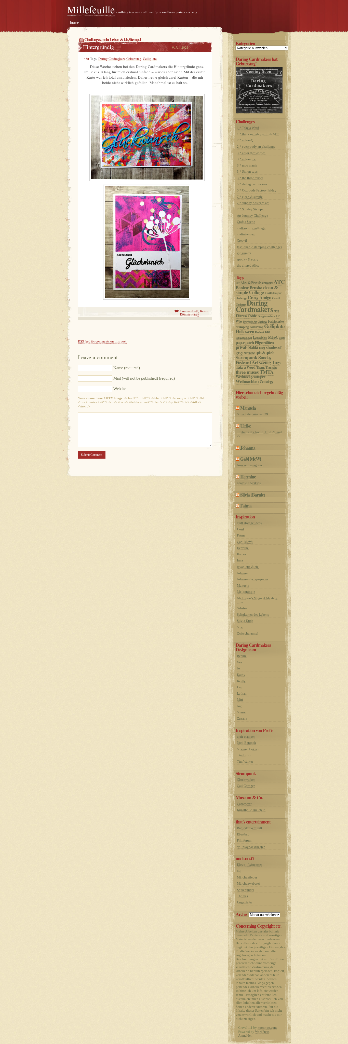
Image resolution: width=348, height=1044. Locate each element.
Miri (240, 700)
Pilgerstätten (264, 342)
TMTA (267, 372)
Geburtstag (133, 58)
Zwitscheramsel (247, 633)
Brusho (256, 287)
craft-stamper (246, 234)
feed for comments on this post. (102, 341)
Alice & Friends (250, 282)
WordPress (262, 1032)
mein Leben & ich (114, 39)
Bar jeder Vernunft (249, 828)
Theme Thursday (266, 367)
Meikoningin (246, 592)
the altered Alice (248, 265)
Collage (256, 292)
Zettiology (266, 381)
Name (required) (126, 368)
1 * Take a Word (248, 128)
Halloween (245, 331)
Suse (240, 627)
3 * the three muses (250, 178)
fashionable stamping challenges (259, 247)
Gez (239, 662)
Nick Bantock (246, 743)
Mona (282, 338)
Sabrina (242, 608)
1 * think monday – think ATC (258, 134)
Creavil (242, 240)
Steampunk (246, 357)
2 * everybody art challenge (256, 146)
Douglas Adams (266, 316)
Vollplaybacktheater (251, 847)
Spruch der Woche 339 (252, 414)
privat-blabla (247, 347)
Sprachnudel (245, 890)
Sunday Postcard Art (253, 360)
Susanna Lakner (248, 749)
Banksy (242, 287)
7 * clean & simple (250, 197)
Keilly (241, 681)
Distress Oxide (246, 316)
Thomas (242, 896)
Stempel (135, 39)
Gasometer (244, 804)
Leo (239, 687)
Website (119, 389)
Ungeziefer (244, 902)
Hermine (248, 476)
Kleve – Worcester (249, 865)
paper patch (245, 342)
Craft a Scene (246, 222)
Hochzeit (259, 332)
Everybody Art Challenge (255, 322)
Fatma (245, 505)
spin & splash (265, 352)
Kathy (241, 675)
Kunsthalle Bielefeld (251, 810)
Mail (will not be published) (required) (144, 378)
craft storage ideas (249, 523)
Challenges (92, 39)
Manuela (248, 408)
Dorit (240, 529)
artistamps (267, 283)
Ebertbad (243, 834)
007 (237, 282)
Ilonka (241, 554)
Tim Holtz (244, 755)
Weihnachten (247, 381)
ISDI (267, 332)
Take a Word (245, 367)
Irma (240, 560)
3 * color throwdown (251, 153)
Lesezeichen (260, 337)
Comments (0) (189, 311)
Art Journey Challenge (252, 215)
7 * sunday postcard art (253, 203)
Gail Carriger (246, 786)
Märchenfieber (247, 877)
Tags (276, 362)
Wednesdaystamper (250, 376)
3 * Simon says (247, 171)
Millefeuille (91, 9)
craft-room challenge (251, 228)
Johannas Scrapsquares (252, 579)
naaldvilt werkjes (249, 483)
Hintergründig (98, 46)
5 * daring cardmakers (252, 184)
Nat (239, 706)
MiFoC (273, 337)
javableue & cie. (248, 567)
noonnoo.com (267, 1027)
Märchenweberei (248, 883)
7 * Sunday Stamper (250, 209)
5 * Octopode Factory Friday (256, 190)
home (74, 22)
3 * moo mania (247, 165)
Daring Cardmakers (111, 58)
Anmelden (245, 1035)
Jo (238, 668)
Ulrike (245, 425)
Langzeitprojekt (244, 337)
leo (239, 871)
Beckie (242, 656)
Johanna (247, 448)
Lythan (242, 693)
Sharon (242, 712)
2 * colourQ (245, 140)
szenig (265, 362)
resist (262, 347)
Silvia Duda (245, 621)
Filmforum (244, 840)
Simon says (249, 353)
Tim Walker (245, 761)
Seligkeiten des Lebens (253, 614)
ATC (279, 282)
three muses (247, 372)
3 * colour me (246, 159)
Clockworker (246, 779)
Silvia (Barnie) (252, 494)
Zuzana (242, 718)
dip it (276, 311)
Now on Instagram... (250, 465)
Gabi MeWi (250, 459)
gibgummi (244, 253)
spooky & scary (247, 259)
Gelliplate (150, 58)
